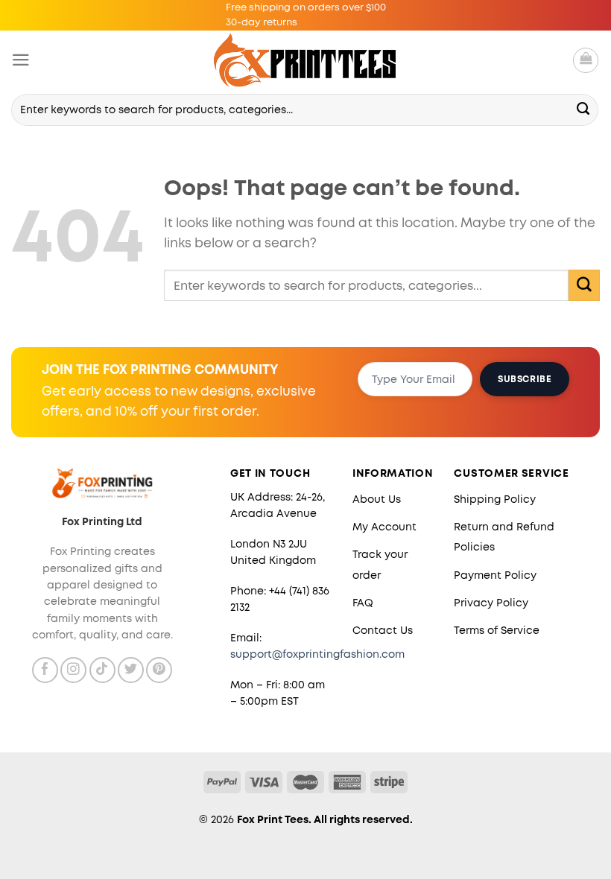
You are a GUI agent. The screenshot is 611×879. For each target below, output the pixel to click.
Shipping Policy (495, 499)
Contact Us (382, 630)
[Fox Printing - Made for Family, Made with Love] (306, 60)
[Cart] (585, 60)
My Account (384, 526)
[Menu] (21, 60)
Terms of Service (496, 630)
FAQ (362, 602)
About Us (376, 499)
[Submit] (583, 109)
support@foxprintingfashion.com (317, 654)
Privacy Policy (491, 602)
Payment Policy (495, 575)
